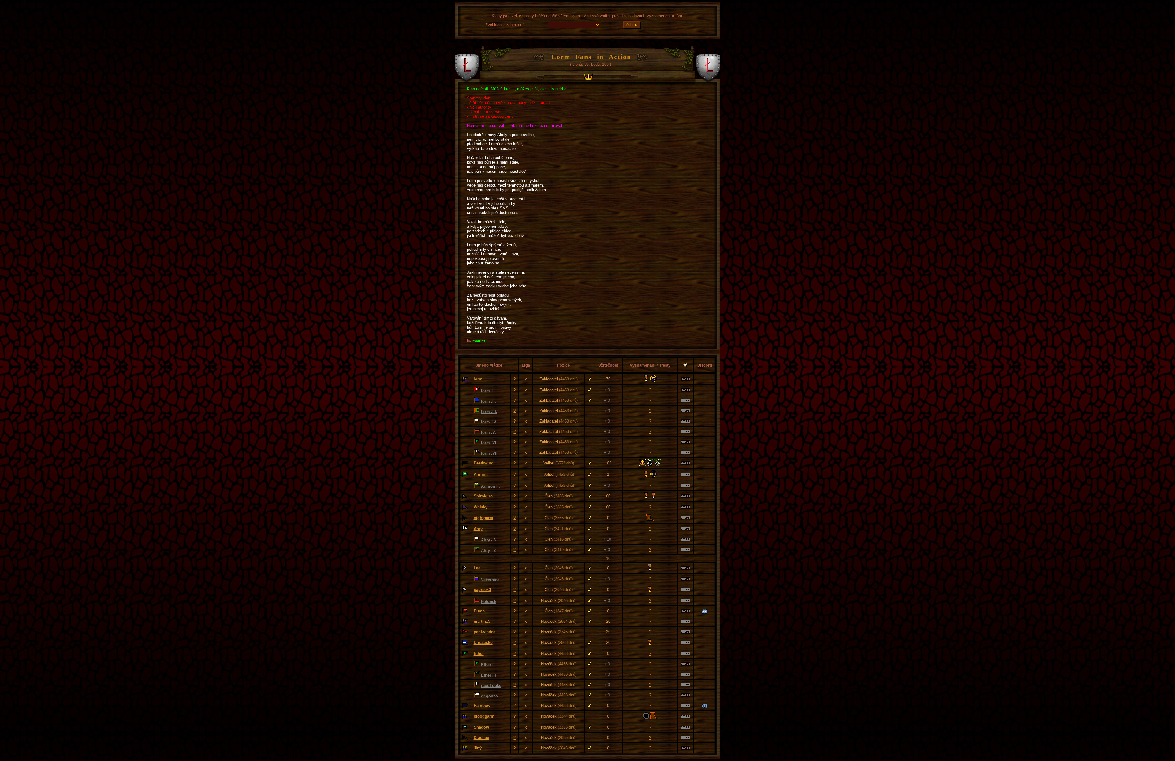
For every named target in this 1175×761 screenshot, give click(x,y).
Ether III (488, 675)
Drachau (481, 737)
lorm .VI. (489, 443)
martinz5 (482, 621)
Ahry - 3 (488, 540)
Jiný (478, 748)
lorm (478, 379)
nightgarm (483, 517)
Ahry (478, 528)
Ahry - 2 (488, 550)
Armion (481, 474)
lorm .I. (488, 391)
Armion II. (490, 486)
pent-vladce (484, 632)
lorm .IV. (489, 422)
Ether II (488, 665)
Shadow (481, 727)
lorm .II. (488, 401)
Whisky (480, 507)
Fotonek (488, 601)
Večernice (490, 580)
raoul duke (491, 685)
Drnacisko (483, 642)
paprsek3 (482, 589)
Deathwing (484, 463)
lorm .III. (489, 411)
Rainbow (482, 705)
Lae (477, 568)
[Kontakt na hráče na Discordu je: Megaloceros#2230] (704, 706)
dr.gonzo (489, 696)
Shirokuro (483, 496)
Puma (479, 611)
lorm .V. (488, 432)
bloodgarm (484, 716)
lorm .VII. (490, 453)
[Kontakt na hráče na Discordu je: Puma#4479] (704, 611)
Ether (479, 653)
